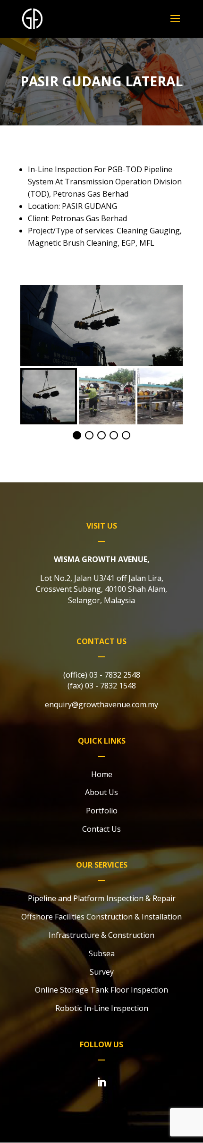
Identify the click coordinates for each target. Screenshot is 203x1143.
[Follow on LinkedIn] (101, 1082)
